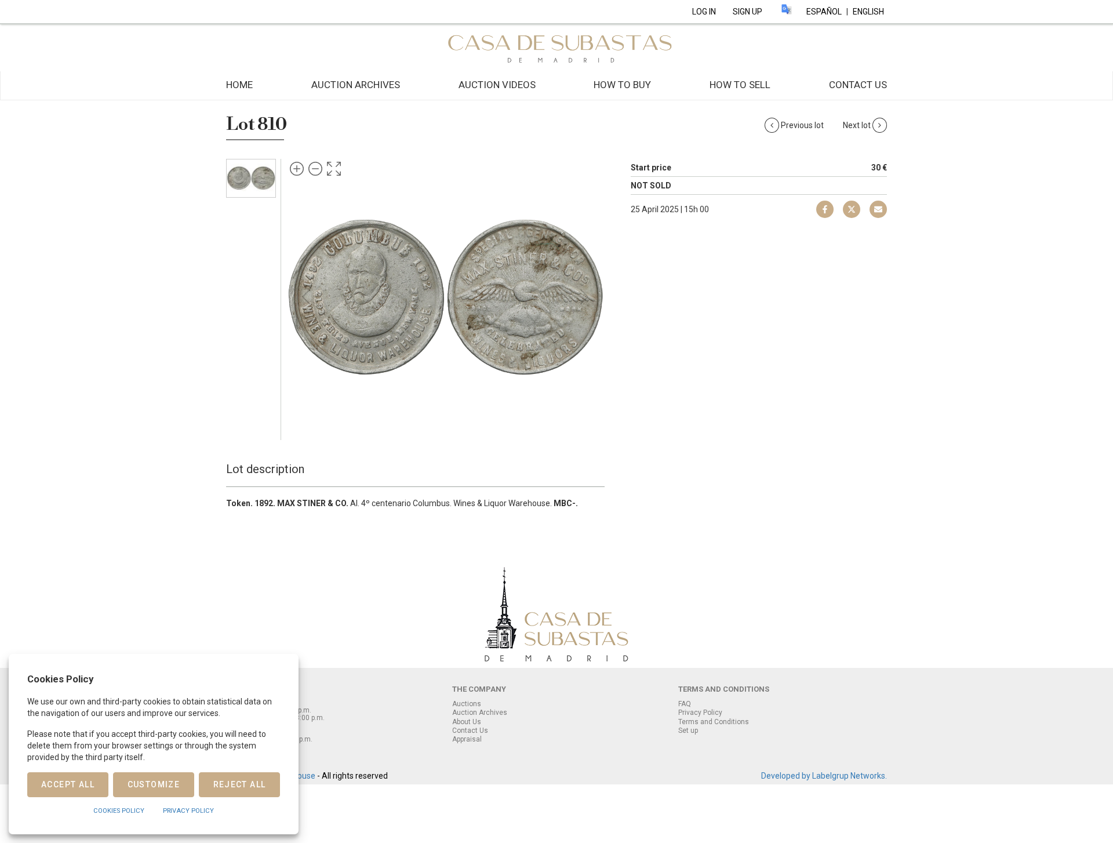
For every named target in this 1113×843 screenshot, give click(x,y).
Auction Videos (497, 84)
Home (239, 84)
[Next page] (584, 297)
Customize (154, 784)
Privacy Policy (700, 712)
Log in (704, 11)
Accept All (67, 784)
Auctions (466, 704)
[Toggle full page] (334, 169)
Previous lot (802, 125)
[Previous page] (306, 297)
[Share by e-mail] (825, 209)
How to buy (622, 84)
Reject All (239, 784)
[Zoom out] (315, 169)
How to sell (740, 84)
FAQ (684, 704)
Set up (688, 731)
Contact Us (858, 84)
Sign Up (747, 11)
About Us (466, 722)
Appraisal (467, 739)
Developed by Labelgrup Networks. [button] (824, 775)
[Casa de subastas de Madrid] (556, 47)
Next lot (857, 125)
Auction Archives (355, 84)
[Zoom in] (297, 169)
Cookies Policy (118, 811)
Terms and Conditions (713, 722)
